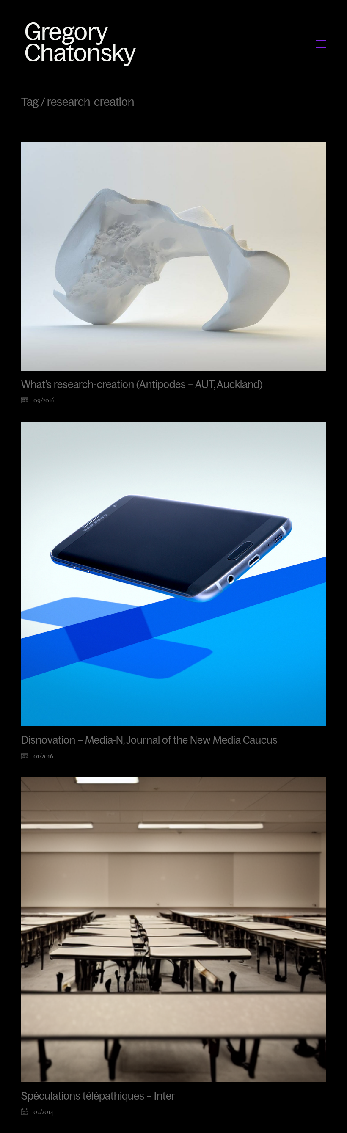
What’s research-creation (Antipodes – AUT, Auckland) (142, 384)
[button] (321, 44)
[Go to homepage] (82, 43)
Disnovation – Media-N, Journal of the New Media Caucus (149, 740)
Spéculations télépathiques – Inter (98, 1096)
